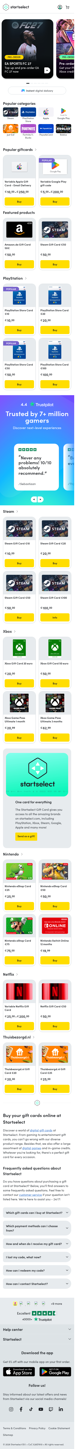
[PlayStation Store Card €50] (19, 350)
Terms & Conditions (14, 1428)
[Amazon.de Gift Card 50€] (19, 229)
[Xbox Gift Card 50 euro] (54, 648)
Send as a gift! (26, 836)
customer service (30, 1195)
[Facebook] (22, 1409)
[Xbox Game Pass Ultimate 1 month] (19, 703)
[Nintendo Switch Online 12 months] (55, 926)
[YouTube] (42, 1409)
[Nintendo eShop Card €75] (19, 926)
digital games (31, 1148)
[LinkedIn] (62, 1409)
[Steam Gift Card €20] (55, 528)
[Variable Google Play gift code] (55, 167)
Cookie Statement (59, 1428)
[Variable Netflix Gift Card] (19, 991)
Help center (13, 1329)
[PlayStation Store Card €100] (54, 350)
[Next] (41, 499)
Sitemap (8, 1435)
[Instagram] (12, 1409)
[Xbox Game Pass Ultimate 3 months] (55, 703)
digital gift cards (41, 1130)
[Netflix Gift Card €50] (55, 991)
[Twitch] (52, 1409)
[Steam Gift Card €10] (19, 528)
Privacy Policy (37, 1428)
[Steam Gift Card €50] (55, 229)
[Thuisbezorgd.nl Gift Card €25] (55, 1054)
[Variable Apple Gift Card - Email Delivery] (19, 167)
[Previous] (34, 499)
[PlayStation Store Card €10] (19, 295)
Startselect (12, 1339)
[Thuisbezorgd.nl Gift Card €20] (19, 1054)
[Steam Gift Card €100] (55, 583)
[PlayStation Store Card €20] (54, 295)
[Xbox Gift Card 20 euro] (19, 648)
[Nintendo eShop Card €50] (55, 871)
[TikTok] (32, 1409)
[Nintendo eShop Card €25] (19, 871)
